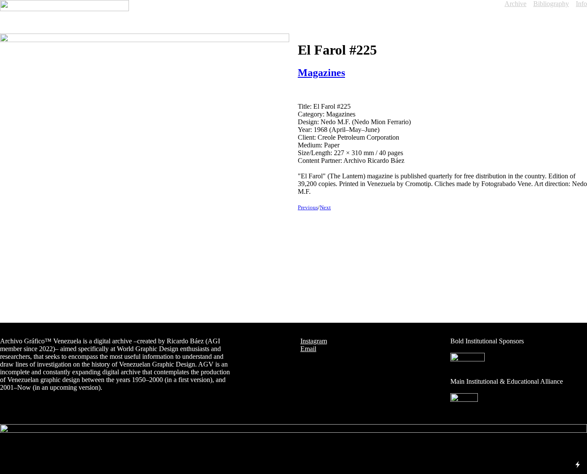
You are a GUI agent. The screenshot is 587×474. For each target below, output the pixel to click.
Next (325, 207)
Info (581, 3)
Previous (308, 207)
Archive (515, 3)
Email (308, 348)
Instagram (313, 341)
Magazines (321, 72)
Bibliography (551, 3)
